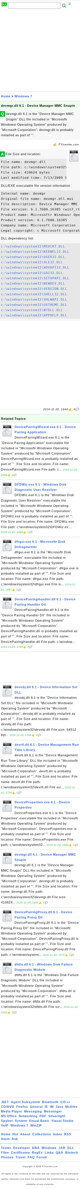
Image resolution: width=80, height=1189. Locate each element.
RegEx (37, 1152)
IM (52, 1106)
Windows (49, 1148)
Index (57, 1134)
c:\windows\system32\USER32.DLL (33, 257)
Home (5, 96)
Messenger (53, 1111)
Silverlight (56, 1116)
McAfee (71, 1106)
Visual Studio (62, 1120)
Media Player (11, 1111)
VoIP (5, 1125)
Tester (6, 1148)
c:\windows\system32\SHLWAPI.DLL (34, 299)
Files (5, 1152)
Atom (5, 1139)
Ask (15, 1139)
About (25, 1134)
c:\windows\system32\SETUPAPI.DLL (35, 278)
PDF (42, 1116)
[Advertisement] (40, 51)
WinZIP (36, 1125)
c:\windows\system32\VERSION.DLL (34, 289)
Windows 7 (23, 96)
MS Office (9, 1116)
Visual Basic (39, 1120)
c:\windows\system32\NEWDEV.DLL (33, 283)
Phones (7, 1157)
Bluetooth (50, 1102)
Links (49, 1152)
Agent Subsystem (25, 1102)
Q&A (59, 1152)
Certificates (20, 1152)
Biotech (71, 1152)
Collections (41, 1134)
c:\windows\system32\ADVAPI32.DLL (35, 267)
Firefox (22, 1106)
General (36, 1106)
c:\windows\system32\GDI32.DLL (32, 273)
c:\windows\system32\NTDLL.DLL (32, 310)
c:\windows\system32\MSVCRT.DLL (33, 246)
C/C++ (65, 1102)
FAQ (31, 1157)
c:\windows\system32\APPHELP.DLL (34, 315)
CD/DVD (7, 1106)
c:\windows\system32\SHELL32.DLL (34, 294)
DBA (36, 1148)
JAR (61, 1148)
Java (59, 1106)
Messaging (33, 1111)
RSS (67, 1134)
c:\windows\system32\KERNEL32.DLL (35, 252)
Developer (21, 1148)
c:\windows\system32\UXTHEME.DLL (34, 305)
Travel (21, 1157)
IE (46, 1106)
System (21, 1120)
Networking (28, 1116)
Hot (15, 1134)
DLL (70, 1148)
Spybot (7, 1120)
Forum (42, 1157)
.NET (5, 1102)
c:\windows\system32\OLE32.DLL (32, 262)
